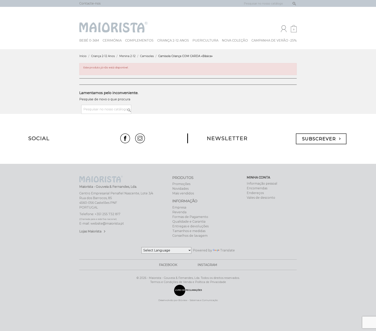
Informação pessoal (262, 183)
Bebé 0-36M (89, 40)
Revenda (179, 212)
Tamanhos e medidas (188, 231)
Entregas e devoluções (190, 226)
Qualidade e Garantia (188, 221)
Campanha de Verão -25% (274, 40)
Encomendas (257, 188)
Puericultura (205, 40)
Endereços (255, 193)
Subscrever (322, 138)
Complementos (139, 40)
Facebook (168, 265)
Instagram (207, 265)
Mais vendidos (183, 193)
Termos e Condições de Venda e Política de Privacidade (188, 282)
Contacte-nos (89, 3)
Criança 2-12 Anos (173, 40)
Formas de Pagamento (190, 217)
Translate (227, 250)
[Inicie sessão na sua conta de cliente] (283, 28)
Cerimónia (112, 40)
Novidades (180, 188)
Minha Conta (258, 177)
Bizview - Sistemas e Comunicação (198, 300)
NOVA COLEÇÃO (235, 40)
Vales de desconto (261, 198)
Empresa (179, 207)
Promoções (181, 184)
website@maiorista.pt (107, 223)
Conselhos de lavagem (190, 236)
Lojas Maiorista (93, 231)
